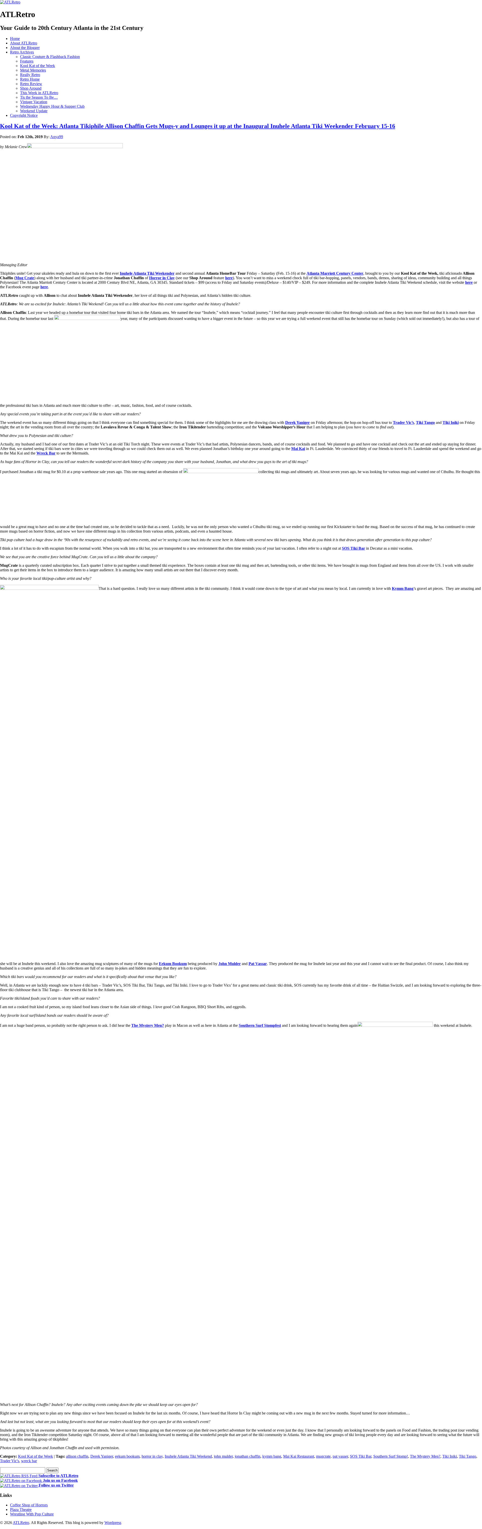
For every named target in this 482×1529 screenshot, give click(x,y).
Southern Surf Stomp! (390, 1456)
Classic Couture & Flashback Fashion (50, 56)
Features (26, 61)
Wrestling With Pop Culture (32, 1514)
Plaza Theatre (21, 1509)
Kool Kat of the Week (37, 66)
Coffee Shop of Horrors (29, 1505)
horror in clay (152, 1456)
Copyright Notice (24, 115)
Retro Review (31, 84)
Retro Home (30, 79)
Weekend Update (33, 111)
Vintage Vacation (33, 102)
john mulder (223, 1456)
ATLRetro (21, 1522)
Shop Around (30, 88)
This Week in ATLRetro (39, 93)
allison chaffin (77, 1456)
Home (15, 38)
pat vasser (340, 1456)
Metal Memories (33, 70)
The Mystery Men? (425, 1456)
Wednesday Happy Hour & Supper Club (52, 106)
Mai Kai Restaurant (298, 1456)
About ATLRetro (23, 43)
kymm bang (271, 1456)
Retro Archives (22, 52)
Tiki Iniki (449, 1456)
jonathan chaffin (247, 1456)
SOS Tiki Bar (360, 1456)
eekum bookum (127, 1456)
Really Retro (30, 75)
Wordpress (112, 1522)
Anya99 (56, 137)
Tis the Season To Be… (39, 97)
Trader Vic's (9, 1461)
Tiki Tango (467, 1456)
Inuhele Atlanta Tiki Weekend (188, 1456)
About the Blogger (25, 47)
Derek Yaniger (101, 1456)
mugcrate (323, 1456)
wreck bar (29, 1461)
